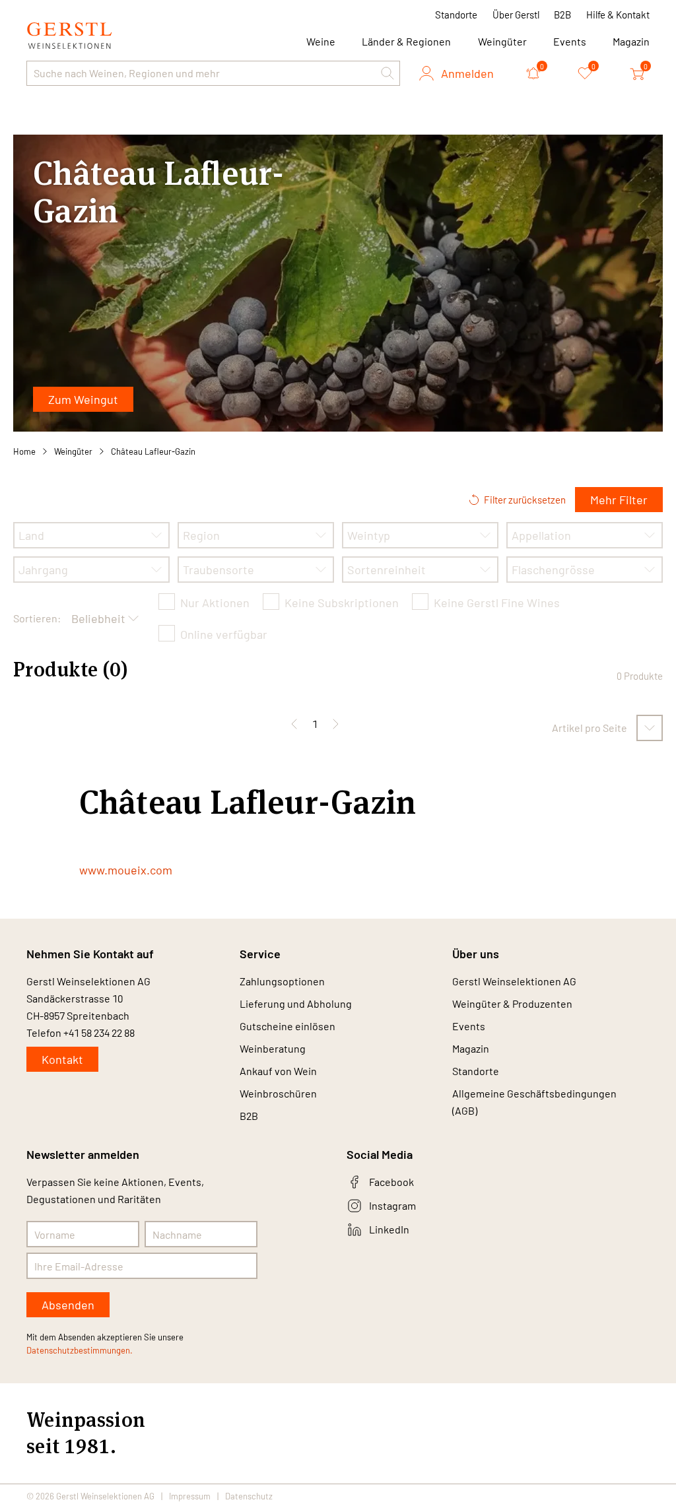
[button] (387, 73)
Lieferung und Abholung (296, 1003)
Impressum (190, 1496)
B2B (562, 14)
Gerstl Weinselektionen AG (514, 981)
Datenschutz (249, 1496)
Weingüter (502, 41)
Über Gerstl (515, 14)
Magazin (631, 41)
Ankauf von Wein (278, 1071)
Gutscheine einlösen (287, 1026)
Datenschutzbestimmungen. (79, 1350)
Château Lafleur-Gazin (153, 451)
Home (24, 451)
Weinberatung (273, 1048)
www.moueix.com (125, 870)
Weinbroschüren (278, 1093)
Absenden (68, 1304)
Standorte (456, 14)
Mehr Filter (619, 499)
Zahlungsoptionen (282, 981)
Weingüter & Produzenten (512, 1003)
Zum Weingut (83, 399)
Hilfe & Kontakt (618, 14)
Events (569, 41)
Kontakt (62, 1059)
